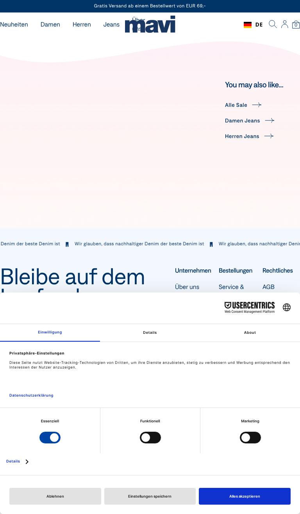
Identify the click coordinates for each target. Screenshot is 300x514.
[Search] (273, 25)
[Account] (284, 25)
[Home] (150, 25)
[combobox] (253, 25)
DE (259, 24)
